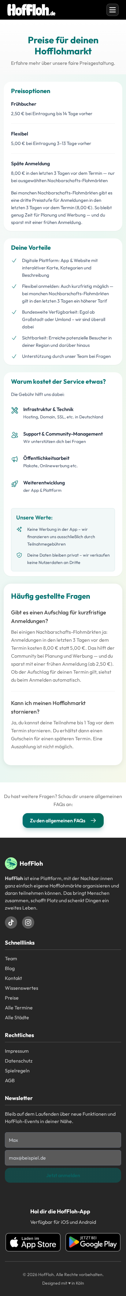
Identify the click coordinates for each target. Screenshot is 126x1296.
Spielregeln (17, 1070)
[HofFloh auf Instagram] (28, 922)
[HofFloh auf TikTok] (11, 922)
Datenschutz (18, 1061)
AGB (10, 1080)
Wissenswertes (21, 988)
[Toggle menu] (112, 10)
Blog (10, 968)
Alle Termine (19, 1007)
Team (11, 958)
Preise (12, 998)
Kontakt (13, 978)
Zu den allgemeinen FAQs (57, 820)
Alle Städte (17, 1017)
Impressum (17, 1051)
